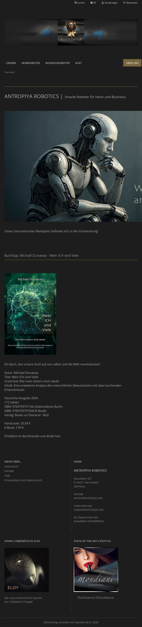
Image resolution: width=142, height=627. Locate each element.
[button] (93, 3)
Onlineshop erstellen (57, 622)
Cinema (11, 63)
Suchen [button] (81, 2)
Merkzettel (131, 2)
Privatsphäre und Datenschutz (23, 480)
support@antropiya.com (89, 509)
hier (58, 436)
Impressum (11, 466)
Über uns (132, 63)
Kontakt (9, 471)
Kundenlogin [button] (111, 2)
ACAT (78, 63)
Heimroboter (30, 63)
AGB (7, 475)
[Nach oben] (131, 621)
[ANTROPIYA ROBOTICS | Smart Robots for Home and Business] (71, 32)
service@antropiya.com (88, 498)
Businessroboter (57, 63)
